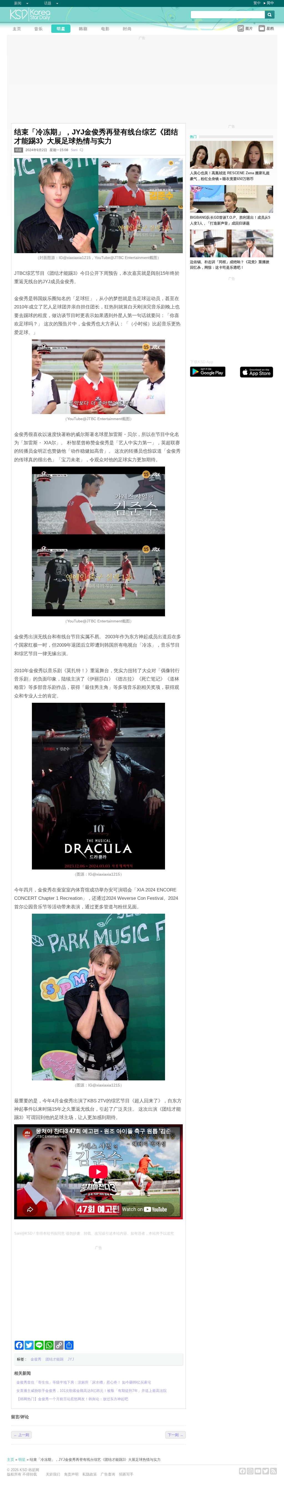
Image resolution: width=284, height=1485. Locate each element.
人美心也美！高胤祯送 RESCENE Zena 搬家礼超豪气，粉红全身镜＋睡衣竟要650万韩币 (230, 176)
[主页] (18, 29)
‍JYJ (71, 1359)
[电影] (107, 29)
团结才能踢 (54, 1359)
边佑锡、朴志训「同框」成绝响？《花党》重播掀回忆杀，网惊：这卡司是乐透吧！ (229, 265)
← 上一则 (21, 1435)
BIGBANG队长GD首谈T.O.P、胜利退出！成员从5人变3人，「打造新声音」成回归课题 (230, 220)
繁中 (257, 3)
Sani (74, 150)
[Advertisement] (98, 1291)
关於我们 (53, 1474)
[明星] (62, 29)
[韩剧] (84, 29)
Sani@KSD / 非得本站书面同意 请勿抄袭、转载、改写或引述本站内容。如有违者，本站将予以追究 (94, 1233)
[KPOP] (40, 29)
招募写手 (126, 1474)
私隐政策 (89, 1474)
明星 (18, 150)
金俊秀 (36, 1359)
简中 (270, 3)
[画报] (129, 29)
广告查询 (108, 1474)
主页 (10, 1459)
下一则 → (175, 1435)
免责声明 (71, 1474)
